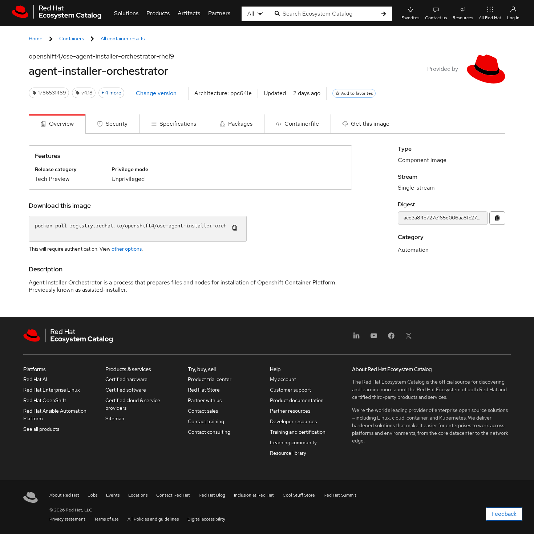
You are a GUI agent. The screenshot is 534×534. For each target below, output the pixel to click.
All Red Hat (490, 18)
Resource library (288, 453)
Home (36, 38)
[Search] (383, 14)
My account (283, 379)
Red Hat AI (35, 379)
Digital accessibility (206, 519)
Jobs (92, 495)
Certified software (125, 390)
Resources (463, 18)
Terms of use (106, 519)
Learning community (293, 442)
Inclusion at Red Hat (254, 495)
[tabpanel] (267, 225)
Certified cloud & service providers (132, 404)
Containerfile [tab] (301, 124)
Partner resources (290, 411)
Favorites (410, 18)
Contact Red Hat (173, 495)
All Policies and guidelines (153, 519)
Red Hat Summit (340, 495)
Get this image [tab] (370, 124)
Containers (71, 38)
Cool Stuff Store (299, 495)
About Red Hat (64, 495)
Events (113, 495)
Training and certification (297, 432)
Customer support (290, 390)
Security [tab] (117, 124)
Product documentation (297, 400)
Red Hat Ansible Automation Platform (54, 415)
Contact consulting (209, 432)
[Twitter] (408, 338)
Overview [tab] (61, 124)
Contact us (436, 18)
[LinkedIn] (356, 338)
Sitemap (114, 418)
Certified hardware (126, 379)
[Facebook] (391, 338)
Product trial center (209, 379)
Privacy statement (67, 519)
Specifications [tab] (177, 124)
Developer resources (293, 421)
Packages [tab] (240, 124)
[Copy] (497, 218)
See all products (41, 429)
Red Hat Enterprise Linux (51, 390)
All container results (123, 38)
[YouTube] (373, 338)
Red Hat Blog (212, 495)
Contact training (206, 421)
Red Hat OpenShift (44, 400)
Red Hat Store (204, 390)
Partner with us (205, 400)
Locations (137, 495)
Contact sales (203, 411)
